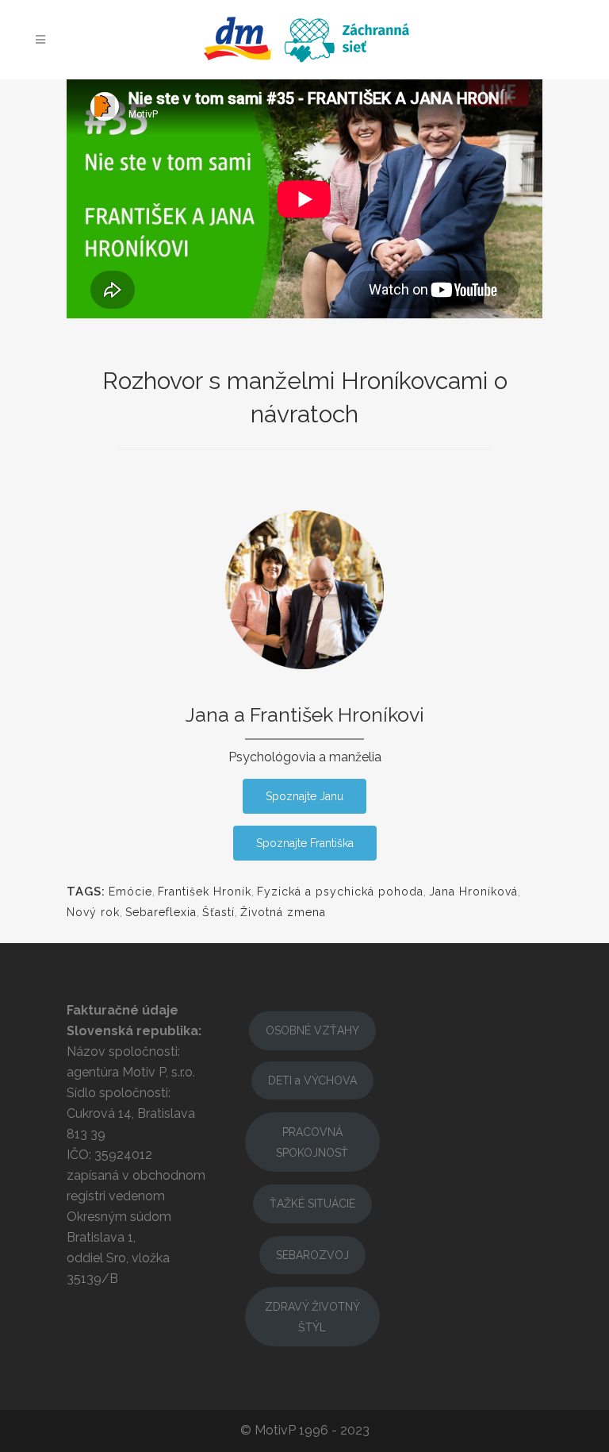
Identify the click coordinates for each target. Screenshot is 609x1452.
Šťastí (218, 912)
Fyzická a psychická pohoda (340, 891)
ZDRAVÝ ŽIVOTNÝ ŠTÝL (312, 1317)
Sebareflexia (161, 912)
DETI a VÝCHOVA (312, 1080)
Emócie (130, 891)
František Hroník (204, 891)
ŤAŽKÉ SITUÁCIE (312, 1203)
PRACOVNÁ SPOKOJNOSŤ (312, 1142)
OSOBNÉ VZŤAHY (312, 1030)
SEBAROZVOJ (312, 1255)
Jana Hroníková (473, 891)
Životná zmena (283, 912)
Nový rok (93, 912)
